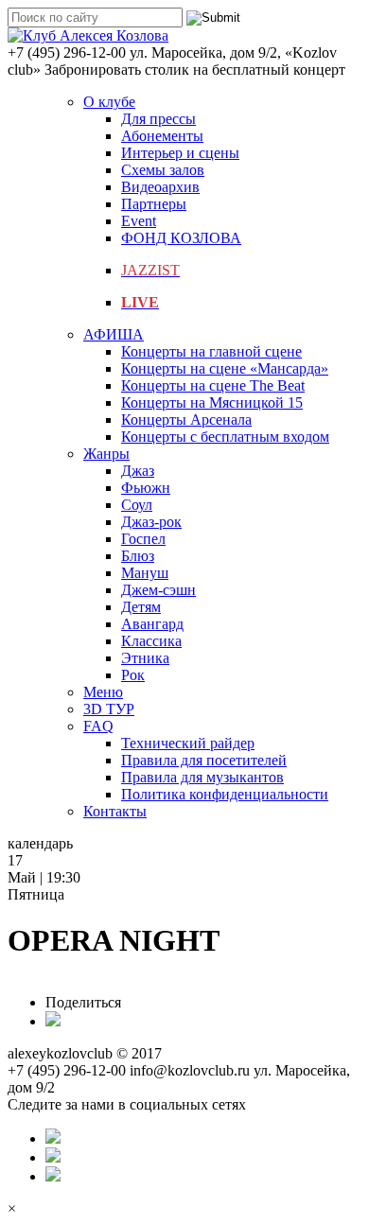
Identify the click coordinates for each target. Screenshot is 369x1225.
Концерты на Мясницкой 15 (212, 402)
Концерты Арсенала (186, 419)
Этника (145, 658)
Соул (136, 505)
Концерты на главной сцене (211, 351)
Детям (141, 607)
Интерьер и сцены (180, 153)
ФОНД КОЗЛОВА (181, 238)
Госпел (143, 539)
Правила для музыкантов (202, 777)
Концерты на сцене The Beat (213, 385)
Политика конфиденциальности (224, 794)
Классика (151, 641)
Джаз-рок (151, 522)
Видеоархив (160, 187)
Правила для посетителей (204, 760)
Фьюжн (145, 488)
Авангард (152, 624)
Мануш (144, 573)
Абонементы (162, 136)
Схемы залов (162, 170)
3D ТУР (108, 709)
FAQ (98, 726)
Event (138, 221)
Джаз (137, 471)
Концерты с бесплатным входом (225, 437)
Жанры (106, 454)
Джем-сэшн (158, 590)
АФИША (113, 334)
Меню (103, 692)
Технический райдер (188, 743)
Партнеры (153, 204)
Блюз (137, 556)
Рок (133, 675)
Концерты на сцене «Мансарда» (224, 368)
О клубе (109, 102)
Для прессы (158, 119)
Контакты (115, 811)
